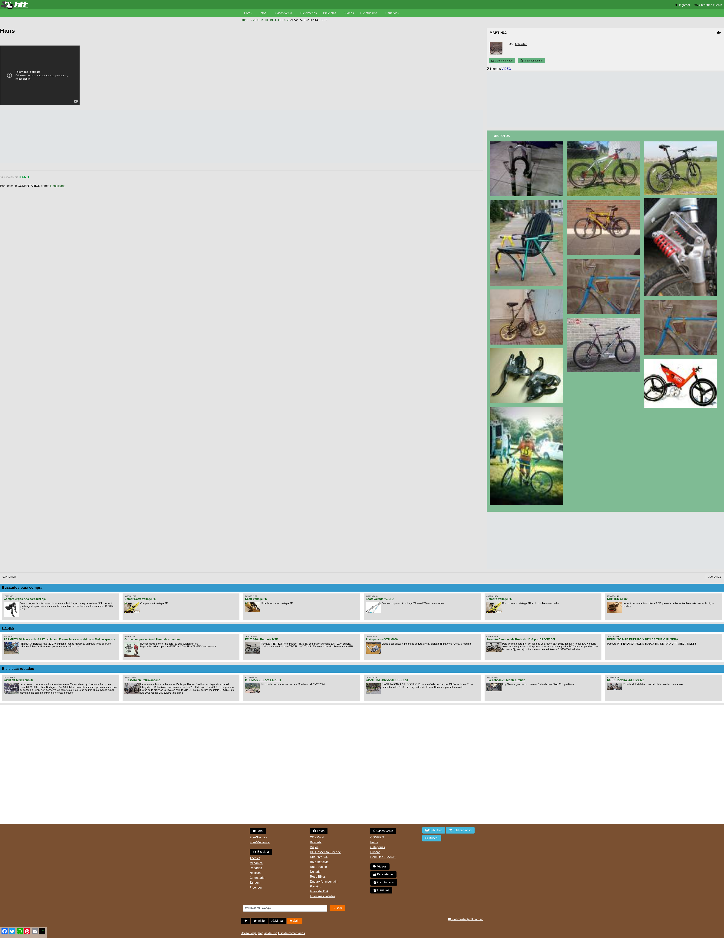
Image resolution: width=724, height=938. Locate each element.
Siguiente (713, 577)
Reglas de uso (267, 933)
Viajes (314, 847)
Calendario (257, 877)
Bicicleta (263, 851)
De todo (315, 871)
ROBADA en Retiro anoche (142, 680)
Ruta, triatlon (318, 866)
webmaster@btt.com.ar (467, 919)
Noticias (255, 872)
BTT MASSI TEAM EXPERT (263, 680)
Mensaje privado (503, 60)
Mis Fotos (501, 135)
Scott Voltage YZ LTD (380, 598)
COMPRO (377, 837)
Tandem (255, 882)
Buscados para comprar (23, 588)
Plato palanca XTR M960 (382, 639)
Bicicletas (330, 13)
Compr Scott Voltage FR (140, 598)
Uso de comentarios (291, 933)
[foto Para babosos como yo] (681, 360)
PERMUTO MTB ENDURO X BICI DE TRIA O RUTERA (642, 639)
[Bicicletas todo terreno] (120, 5)
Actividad (521, 44)
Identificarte (57, 185)
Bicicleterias (384, 874)
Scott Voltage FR (256, 598)
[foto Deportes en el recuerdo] (527, 408)
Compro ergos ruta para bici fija (25, 598)
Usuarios (391, 13)
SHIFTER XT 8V (617, 598)
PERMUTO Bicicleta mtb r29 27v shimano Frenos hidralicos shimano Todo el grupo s (59, 639)
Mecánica (256, 863)
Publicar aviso (462, 830)
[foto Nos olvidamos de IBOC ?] (604, 319)
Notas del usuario (532, 60)
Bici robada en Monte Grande (505, 680)
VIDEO (506, 68)
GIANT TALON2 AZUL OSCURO (387, 680)
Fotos (262, 13)
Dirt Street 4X (319, 857)
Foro (247, 13)
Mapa (279, 920)
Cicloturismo (368, 13)
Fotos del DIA (319, 891)
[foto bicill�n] (527, 201)
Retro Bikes (318, 876)
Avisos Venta (283, 13)
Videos (349, 13)
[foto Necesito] (527, 350)
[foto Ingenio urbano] (527, 291)
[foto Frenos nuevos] (527, 143)
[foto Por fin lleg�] (604, 201)
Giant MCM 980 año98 (18, 680)
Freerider (256, 887)
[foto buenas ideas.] (681, 143)
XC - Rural (317, 837)
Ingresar (684, 5)
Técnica (255, 858)
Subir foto (435, 830)
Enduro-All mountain (323, 881)
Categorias (377, 847)
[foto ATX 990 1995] (681, 200)
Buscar (375, 852)
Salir (295, 920)
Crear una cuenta (710, 5)
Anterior (10, 577)
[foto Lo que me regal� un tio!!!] (604, 260)
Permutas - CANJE (383, 857)
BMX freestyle (319, 862)
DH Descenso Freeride (325, 852)
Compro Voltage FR (499, 598)
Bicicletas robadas (18, 669)
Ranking (315, 886)
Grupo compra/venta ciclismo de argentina (152, 639)
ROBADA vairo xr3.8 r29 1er (625, 680)
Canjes (8, 628)
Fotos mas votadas (322, 896)
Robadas (256, 868)
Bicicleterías (308, 13)
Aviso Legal (249, 933)
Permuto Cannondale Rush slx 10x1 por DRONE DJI (520, 639)
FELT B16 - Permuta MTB (261, 639)
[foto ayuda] (604, 143)
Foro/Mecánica (260, 842)
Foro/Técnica (258, 837)
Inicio (261, 920)
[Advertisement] (68, 136)
